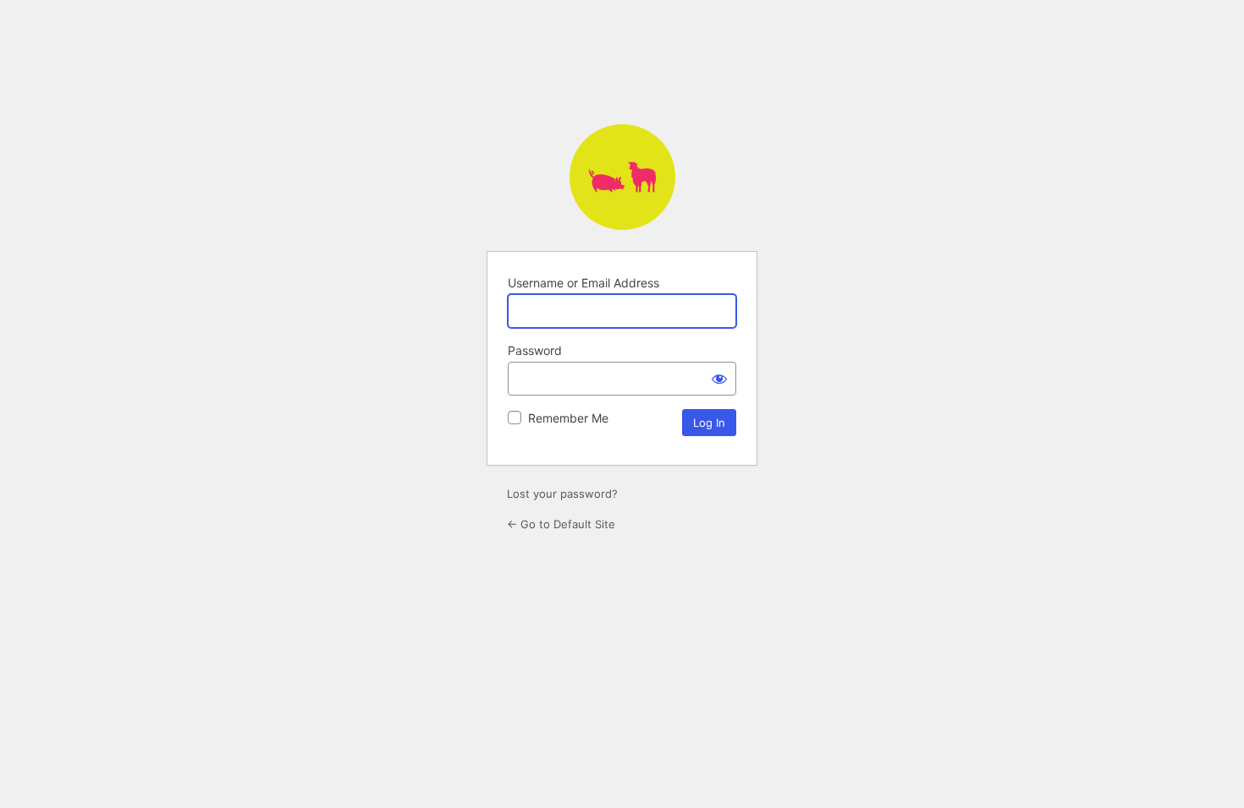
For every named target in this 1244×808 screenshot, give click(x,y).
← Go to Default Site (561, 524)
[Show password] (719, 379)
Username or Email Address (583, 283)
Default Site (622, 177)
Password (535, 350)
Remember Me (568, 418)
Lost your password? (562, 493)
